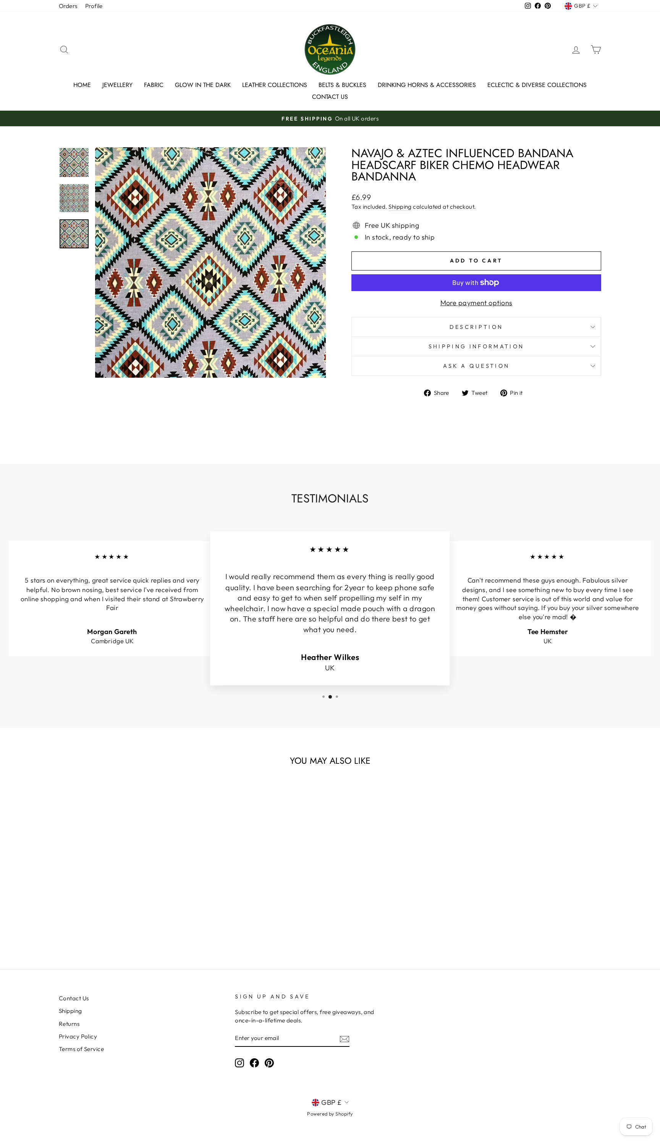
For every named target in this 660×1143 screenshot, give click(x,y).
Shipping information (476, 346)
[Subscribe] (344, 1039)
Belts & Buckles (342, 84)
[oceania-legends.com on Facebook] (254, 1062)
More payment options (476, 302)
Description (476, 327)
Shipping (400, 206)
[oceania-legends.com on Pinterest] (269, 1062)
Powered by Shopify (330, 1114)
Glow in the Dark (203, 84)
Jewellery (117, 84)
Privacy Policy (78, 1036)
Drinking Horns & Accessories (427, 84)
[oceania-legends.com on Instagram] (239, 1062)
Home (82, 84)
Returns (69, 1023)
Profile (94, 6)
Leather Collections (274, 84)
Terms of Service (81, 1049)
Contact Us (330, 96)
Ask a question (476, 365)
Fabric (153, 84)
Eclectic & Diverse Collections (537, 84)
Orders (68, 6)
